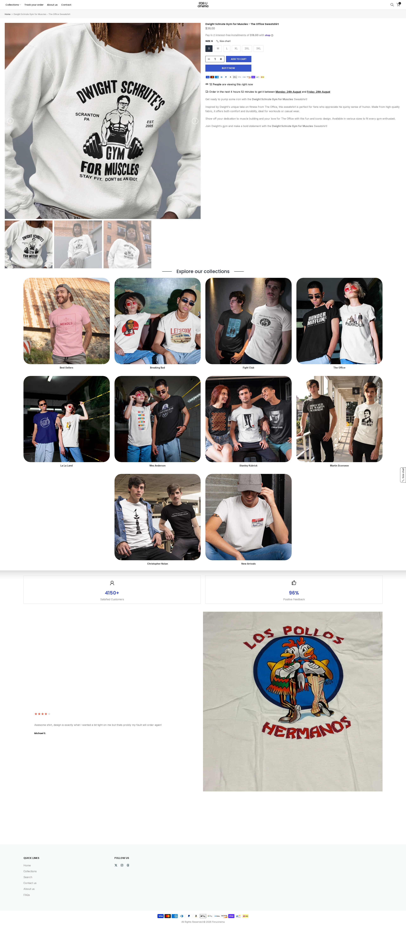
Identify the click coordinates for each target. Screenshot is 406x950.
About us (52, 4)
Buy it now (228, 68)
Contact (66, 4)
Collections (12, 4)
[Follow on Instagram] (122, 865)
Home (7, 14)
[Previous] (10, 121)
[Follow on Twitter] (116, 865)
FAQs (26, 894)
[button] (223, 41)
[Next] (195, 121)
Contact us (29, 883)
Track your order (33, 4)
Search (27, 877)
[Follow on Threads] (128, 865)
